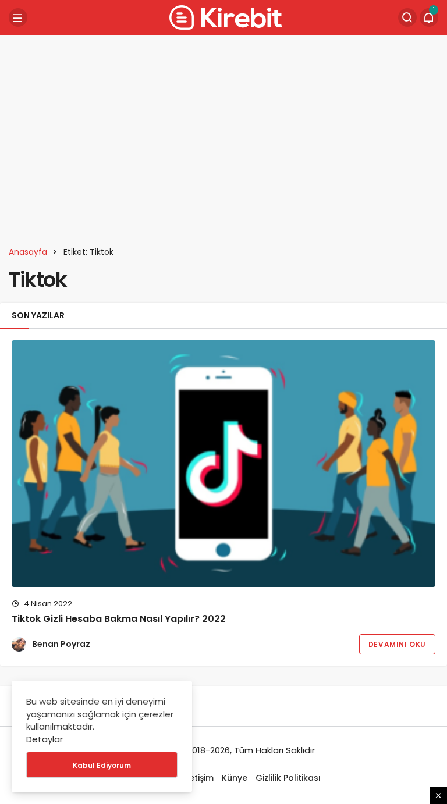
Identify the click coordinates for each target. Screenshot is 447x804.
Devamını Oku (397, 644)
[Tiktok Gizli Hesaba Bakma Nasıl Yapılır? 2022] (223, 463)
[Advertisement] (223, 133)
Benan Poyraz (61, 644)
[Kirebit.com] (223, 16)
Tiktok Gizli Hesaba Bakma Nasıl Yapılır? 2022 (119, 618)
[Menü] (18, 17)
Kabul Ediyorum (102, 765)
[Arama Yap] (407, 17)
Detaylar (44, 739)
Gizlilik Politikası (288, 778)
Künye (234, 778)
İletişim (199, 778)
